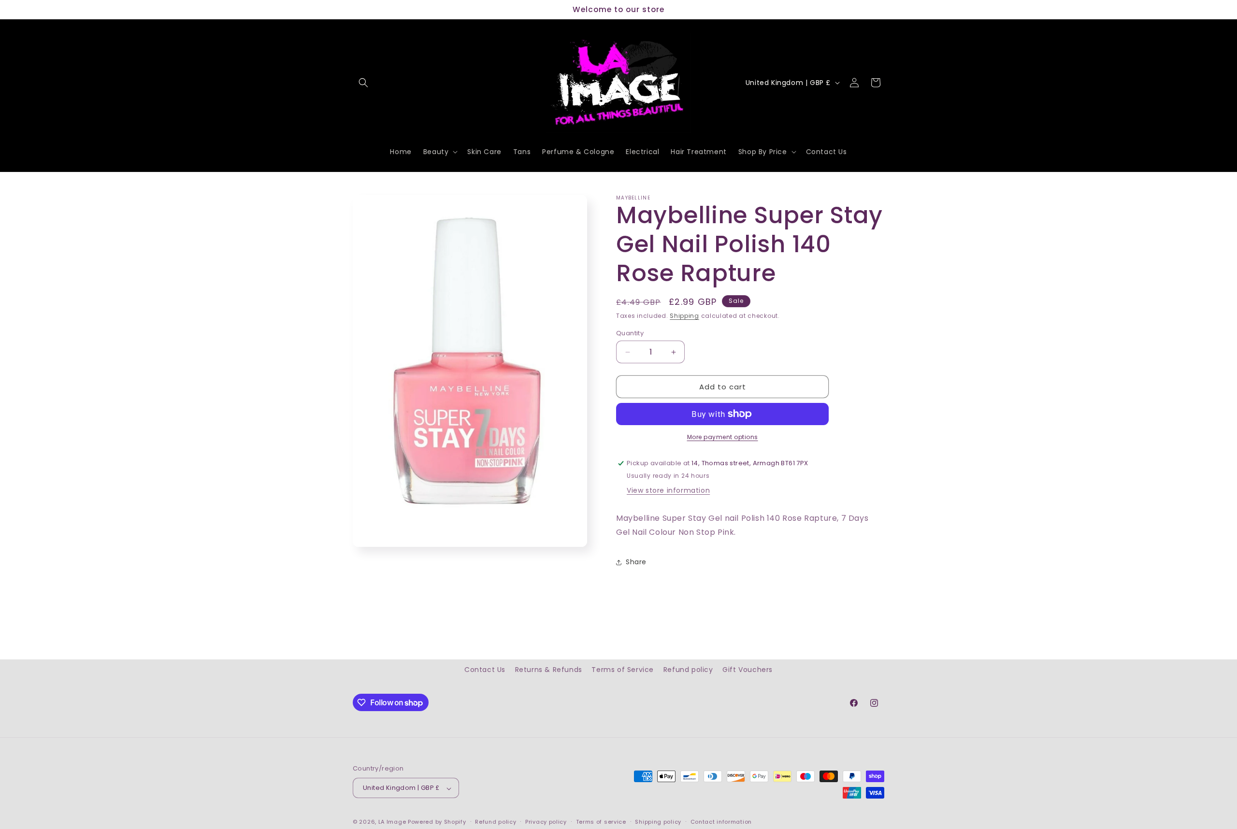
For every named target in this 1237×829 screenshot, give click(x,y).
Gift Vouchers (747, 669)
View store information (668, 490)
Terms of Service (622, 669)
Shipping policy (658, 822)
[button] (363, 82)
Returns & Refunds (548, 669)
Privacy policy (546, 822)
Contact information (721, 822)
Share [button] (636, 562)
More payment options (722, 437)
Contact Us (484, 669)
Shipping (684, 316)
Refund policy (688, 669)
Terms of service (601, 822)
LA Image (392, 822)
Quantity (630, 333)
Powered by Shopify (437, 822)
